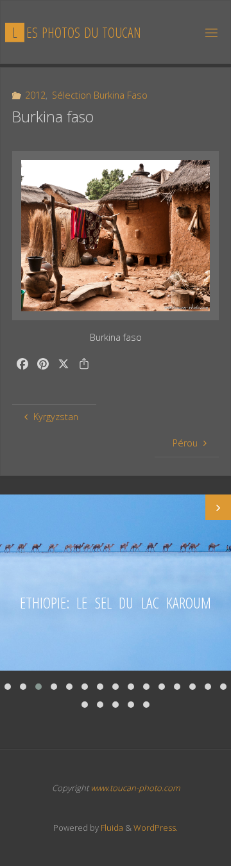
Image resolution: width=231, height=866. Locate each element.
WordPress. (155, 827)
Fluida (111, 827)
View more (115, 582)
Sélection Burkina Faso (100, 95)
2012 (35, 95)
